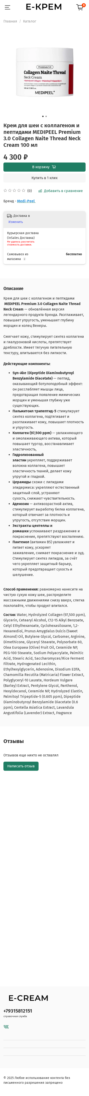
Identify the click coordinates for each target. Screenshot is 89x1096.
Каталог (29, 21)
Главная (10, 21)
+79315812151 (17, 1011)
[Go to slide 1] (43, 116)
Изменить (15, 222)
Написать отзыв (21, 766)
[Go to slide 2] (46, 116)
